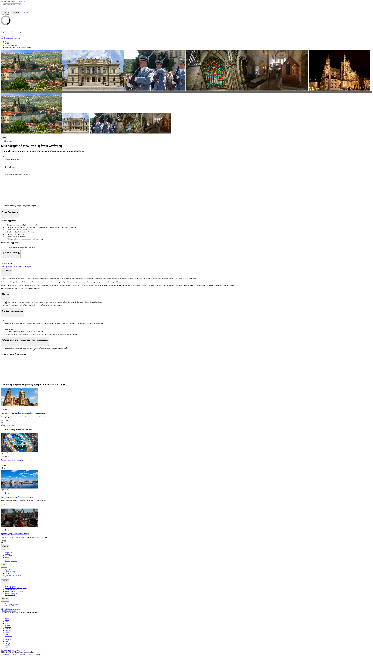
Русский (7, 643)
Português (8, 639)
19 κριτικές (8, 141)
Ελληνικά (8, 627)
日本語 (7, 638)
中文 (6, 647)
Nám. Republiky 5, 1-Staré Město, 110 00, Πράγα (16, 266)
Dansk (7, 623)
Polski (6, 641)
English (7, 618)
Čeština (7, 621)
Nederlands (8, 636)
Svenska (7, 645)
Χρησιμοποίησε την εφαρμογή (10, 38)
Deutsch (7, 625)
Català (7, 620)
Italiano (7, 634)
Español (7, 628)
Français (7, 630)
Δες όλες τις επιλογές (7, 425)
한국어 (7, 632)
